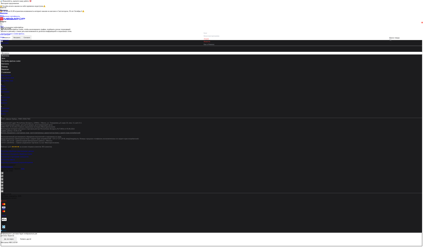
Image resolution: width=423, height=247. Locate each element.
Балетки (4, 89)
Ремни (3, 114)
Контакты (5, 64)
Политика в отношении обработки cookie (16, 154)
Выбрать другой (25, 239)
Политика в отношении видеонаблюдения (17, 162)
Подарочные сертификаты (10, 16)
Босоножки (5, 92)
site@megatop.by (7, 167)
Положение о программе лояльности (15, 157)
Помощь (4, 67)
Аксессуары (5, 97)
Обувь (3, 86)
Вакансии (5, 69)
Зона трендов (6, 75)
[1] (1, 27)
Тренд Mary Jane (7, 81)
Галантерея (5, 108)
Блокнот (4, 100)
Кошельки (4, 111)
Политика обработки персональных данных (17, 151)
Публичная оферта (8, 160)
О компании (6, 72)
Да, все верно (9, 239)
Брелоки (4, 103)
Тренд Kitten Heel (7, 78)
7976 (22, 169)
